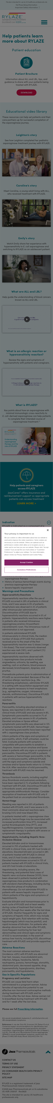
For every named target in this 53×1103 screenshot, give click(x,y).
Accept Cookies (26, 562)
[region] (26, 551)
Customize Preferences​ (26, 570)
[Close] (48, 530)
